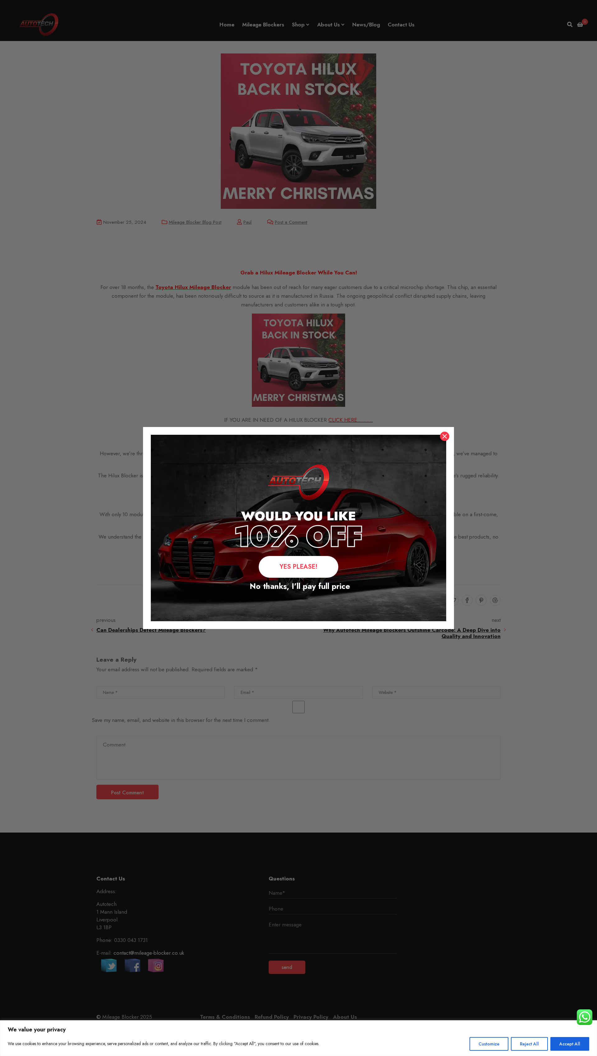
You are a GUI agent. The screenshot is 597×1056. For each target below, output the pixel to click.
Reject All (529, 1044)
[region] (298, 1038)
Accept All (569, 1044)
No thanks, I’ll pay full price (298, 586)
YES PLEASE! (298, 566)
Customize (489, 1044)
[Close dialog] (444, 436)
